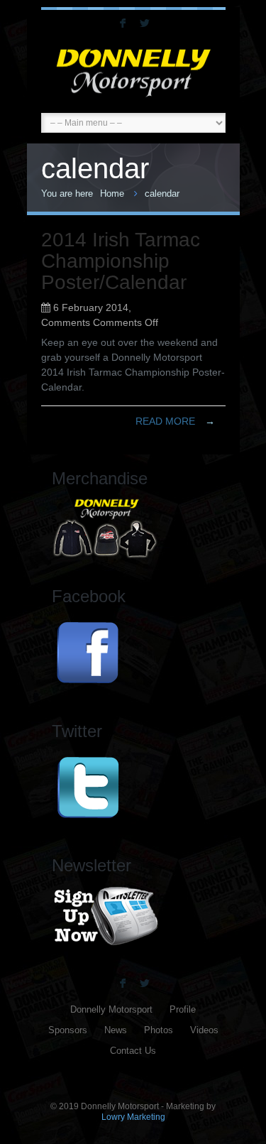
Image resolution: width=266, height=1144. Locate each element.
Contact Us (133, 1051)
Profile (183, 1010)
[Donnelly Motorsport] (133, 73)
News (115, 1030)
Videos (204, 1030)
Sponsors (67, 1030)
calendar (162, 193)
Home (112, 193)
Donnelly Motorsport (111, 1010)
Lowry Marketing (133, 1117)
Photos (158, 1030)
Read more (175, 421)
